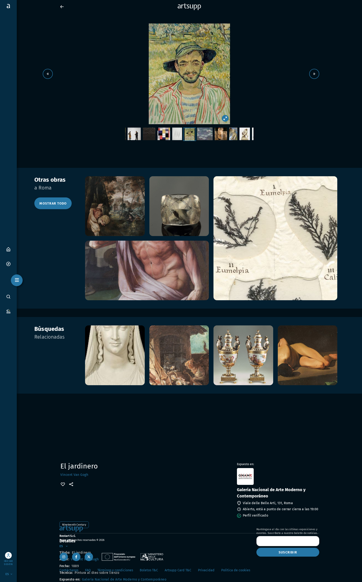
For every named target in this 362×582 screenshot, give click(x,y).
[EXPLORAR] (8, 264)
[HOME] (8, 249)
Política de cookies (235, 570)
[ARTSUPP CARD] (8, 311)
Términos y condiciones (115, 570)
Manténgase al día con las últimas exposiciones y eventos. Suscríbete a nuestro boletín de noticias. (287, 531)
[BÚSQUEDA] (8, 296)
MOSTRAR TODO (53, 203)
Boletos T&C (149, 570)
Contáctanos (68, 570)
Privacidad (206, 570)
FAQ (88, 570)
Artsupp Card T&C (178, 570)
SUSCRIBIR (288, 552)
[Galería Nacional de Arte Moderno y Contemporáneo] (277, 476)
